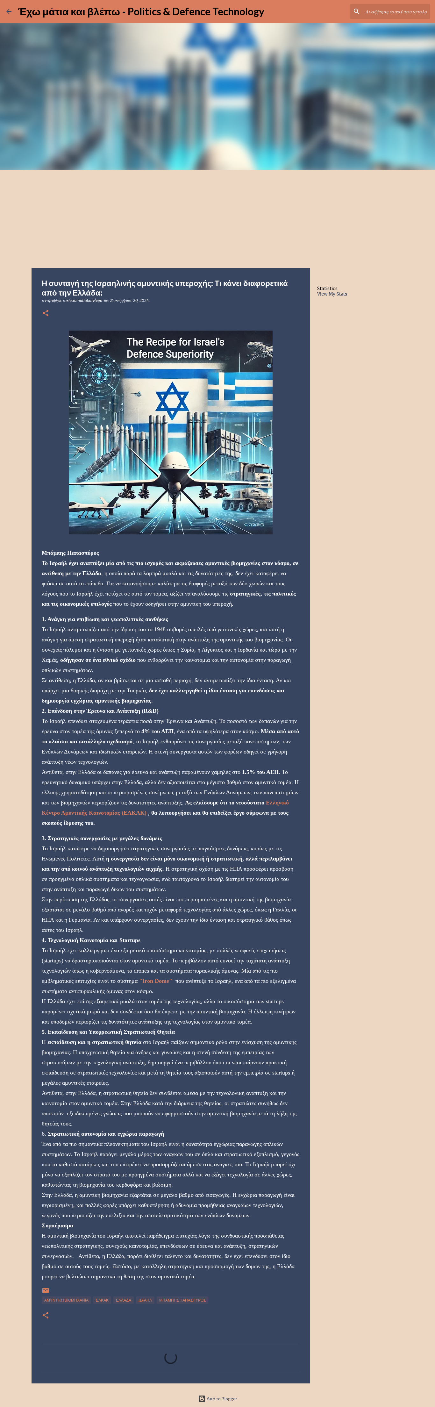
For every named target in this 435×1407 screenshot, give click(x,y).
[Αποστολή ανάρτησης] (45, 1292)
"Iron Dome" (155, 981)
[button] (45, 313)
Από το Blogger (221, 1398)
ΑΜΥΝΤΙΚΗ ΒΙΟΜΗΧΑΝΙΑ (66, 1300)
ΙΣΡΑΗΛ (145, 1300)
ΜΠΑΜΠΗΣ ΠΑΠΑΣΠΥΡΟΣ (182, 1300)
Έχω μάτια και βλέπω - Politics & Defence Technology (141, 11)
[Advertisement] (217, 217)
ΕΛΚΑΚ (102, 1300)
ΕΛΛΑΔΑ (123, 1300)
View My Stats (332, 294)
